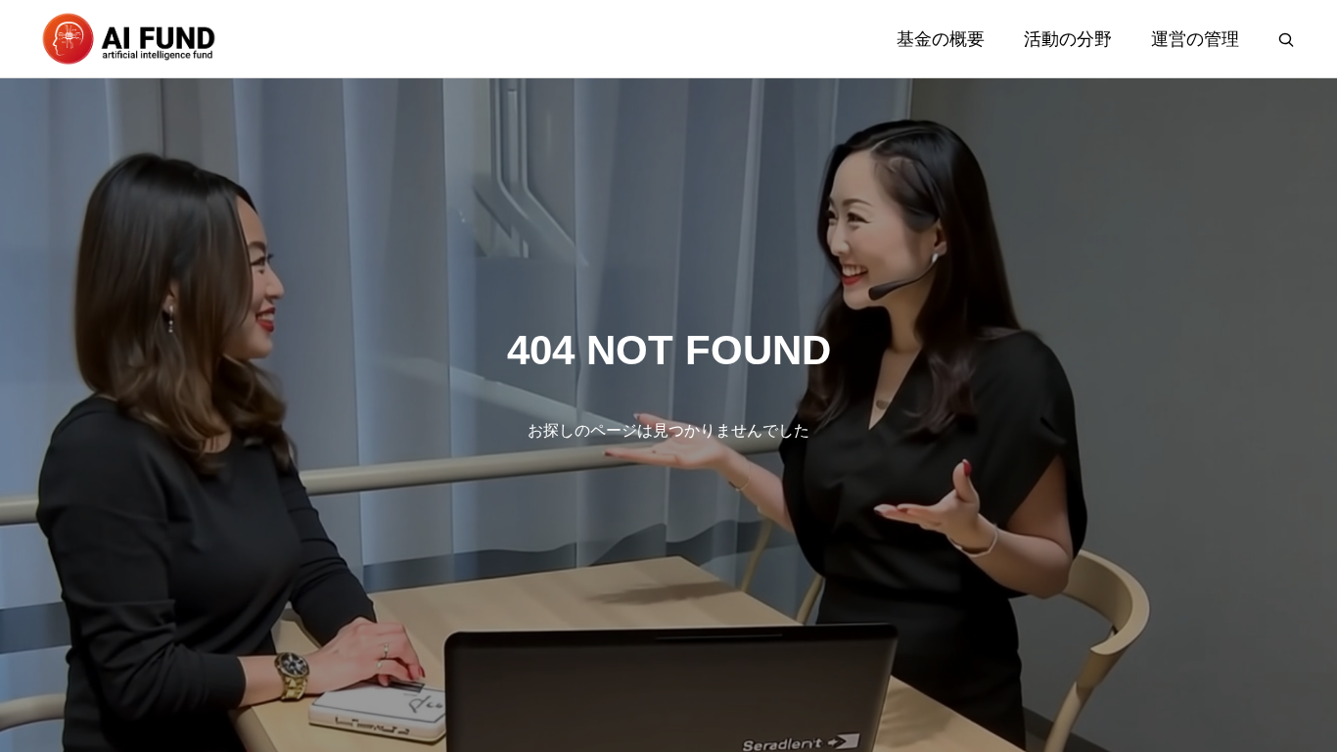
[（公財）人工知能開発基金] (128, 38)
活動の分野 (1068, 39)
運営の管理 (1195, 39)
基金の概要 (941, 39)
